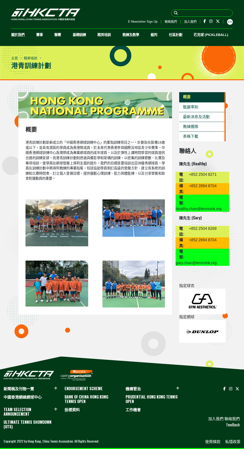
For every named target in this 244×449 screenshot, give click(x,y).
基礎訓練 (79, 35)
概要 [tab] (187, 97)
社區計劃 (175, 35)
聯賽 (57, 35)
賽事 (39, 35)
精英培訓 (104, 35)
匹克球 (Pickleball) (211, 35)
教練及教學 (130, 35)
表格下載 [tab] (190, 136)
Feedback (233, 425)
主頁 (14, 57)
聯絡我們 (171, 21)
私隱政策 (232, 441)
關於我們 (18, 35)
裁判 (154, 35)
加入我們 (190, 21)
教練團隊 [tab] (190, 127)
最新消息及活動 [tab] (196, 117)
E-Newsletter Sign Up (143, 21)
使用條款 (213, 441)
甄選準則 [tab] (190, 107)
